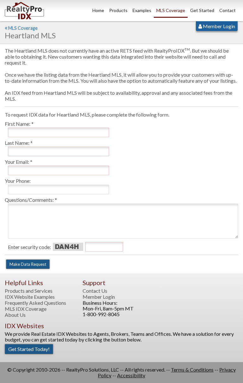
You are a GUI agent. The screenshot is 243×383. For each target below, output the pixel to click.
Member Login (218, 26)
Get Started (202, 10)
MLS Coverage (170, 10)
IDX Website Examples (30, 297)
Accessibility (131, 375)
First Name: (17, 124)
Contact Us (95, 291)
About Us (15, 315)
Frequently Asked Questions (35, 303)
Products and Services (29, 291)
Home (98, 10)
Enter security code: (29, 247)
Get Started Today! (29, 349)
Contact (227, 10)
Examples (142, 10)
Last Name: (17, 143)
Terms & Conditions (192, 370)
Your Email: (17, 162)
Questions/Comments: (29, 200)
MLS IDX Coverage (26, 309)
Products (118, 10)
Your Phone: (18, 181)
